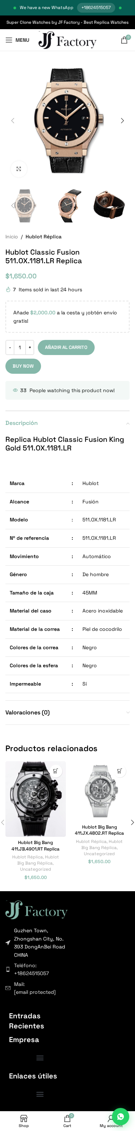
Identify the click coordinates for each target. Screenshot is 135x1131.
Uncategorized (35, 869)
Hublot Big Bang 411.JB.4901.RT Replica (35, 846)
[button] (12, 120)
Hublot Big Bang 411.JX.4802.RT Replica (99, 830)
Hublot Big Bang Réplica (38, 860)
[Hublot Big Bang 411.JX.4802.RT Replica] (99, 791)
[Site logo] (67, 39)
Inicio (11, 236)
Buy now (23, 366)
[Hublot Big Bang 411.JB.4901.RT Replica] (35, 799)
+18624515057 (96, 7)
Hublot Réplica (44, 236)
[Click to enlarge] (19, 169)
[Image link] (36, 909)
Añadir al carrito (66, 347)
